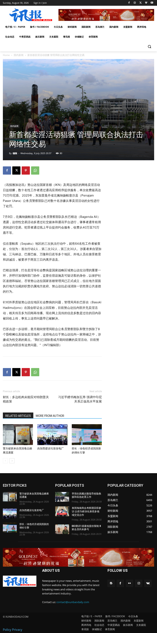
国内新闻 (19, 55)
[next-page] (12, 460)
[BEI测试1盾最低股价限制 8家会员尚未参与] (62, 529)
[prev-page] (5, 460)
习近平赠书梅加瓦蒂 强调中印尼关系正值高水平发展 (80, 399)
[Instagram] (134, 3)
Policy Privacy (12, 629)
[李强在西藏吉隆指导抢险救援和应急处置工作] (62, 497)
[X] (140, 3)
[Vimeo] (146, 3)
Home (6, 55)
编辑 (15, 153)
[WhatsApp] (35, 170)
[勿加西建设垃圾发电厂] (52, 434)
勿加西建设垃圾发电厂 (50, 448)
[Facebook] (129, 3)
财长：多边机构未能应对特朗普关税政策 (26, 399)
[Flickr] (129, 583)
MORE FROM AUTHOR (50, 415)
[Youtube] (151, 3)
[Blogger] (111, 583)
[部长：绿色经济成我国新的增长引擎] (87, 434)
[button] (149, 46)
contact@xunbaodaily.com (72, 602)
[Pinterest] (26, 170)
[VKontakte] (147, 583)
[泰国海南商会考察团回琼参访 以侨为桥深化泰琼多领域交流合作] (62, 511)
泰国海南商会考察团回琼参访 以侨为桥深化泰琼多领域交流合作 (86, 511)
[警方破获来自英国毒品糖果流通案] (18, 434)
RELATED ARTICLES (18, 415)
